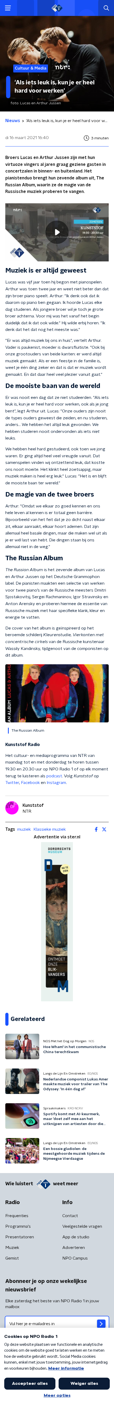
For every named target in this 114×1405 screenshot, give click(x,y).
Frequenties (16, 1216)
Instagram (56, 783)
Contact (70, 1216)
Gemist (12, 1258)
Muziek (12, 1247)
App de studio (75, 1237)
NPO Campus (75, 1258)
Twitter (12, 783)
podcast (54, 776)
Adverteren (73, 1247)
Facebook (30, 783)
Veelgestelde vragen (82, 1226)
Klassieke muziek (49, 829)
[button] (8, 8)
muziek (24, 829)
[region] (57, 232)
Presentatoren (19, 1237)
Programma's (18, 1226)
